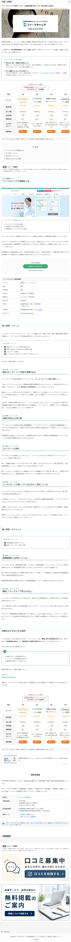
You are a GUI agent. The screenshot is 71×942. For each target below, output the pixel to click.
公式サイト (23, 131)
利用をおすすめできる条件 (14, 158)
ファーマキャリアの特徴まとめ (15, 150)
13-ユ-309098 (38, 309)
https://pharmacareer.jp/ (27, 313)
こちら (10, 824)
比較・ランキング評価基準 (28, 816)
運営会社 (13, 936)
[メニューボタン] (69, 1)
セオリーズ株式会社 (25, 797)
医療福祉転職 (7, 836)
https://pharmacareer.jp (8, 677)
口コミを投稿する (41, 936)
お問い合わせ (20, 936)
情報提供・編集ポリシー (27, 814)
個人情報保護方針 (30, 936)
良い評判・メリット (12, 153)
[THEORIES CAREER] (6, 1)
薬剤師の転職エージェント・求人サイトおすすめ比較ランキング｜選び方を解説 (42, 759)
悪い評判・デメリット (12, 156)
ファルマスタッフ (46, 73)
